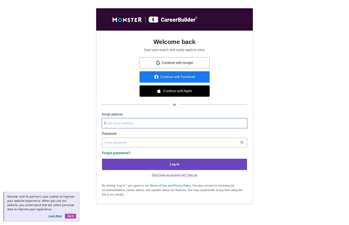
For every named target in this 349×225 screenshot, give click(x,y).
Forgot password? (116, 153)
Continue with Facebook (177, 77)
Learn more (55, 216)
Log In (174, 164)
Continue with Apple (177, 91)
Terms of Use (158, 185)
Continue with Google (177, 62)
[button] (242, 142)
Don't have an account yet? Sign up (174, 174)
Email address (112, 114)
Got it (70, 216)
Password (109, 133)
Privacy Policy (182, 185)
